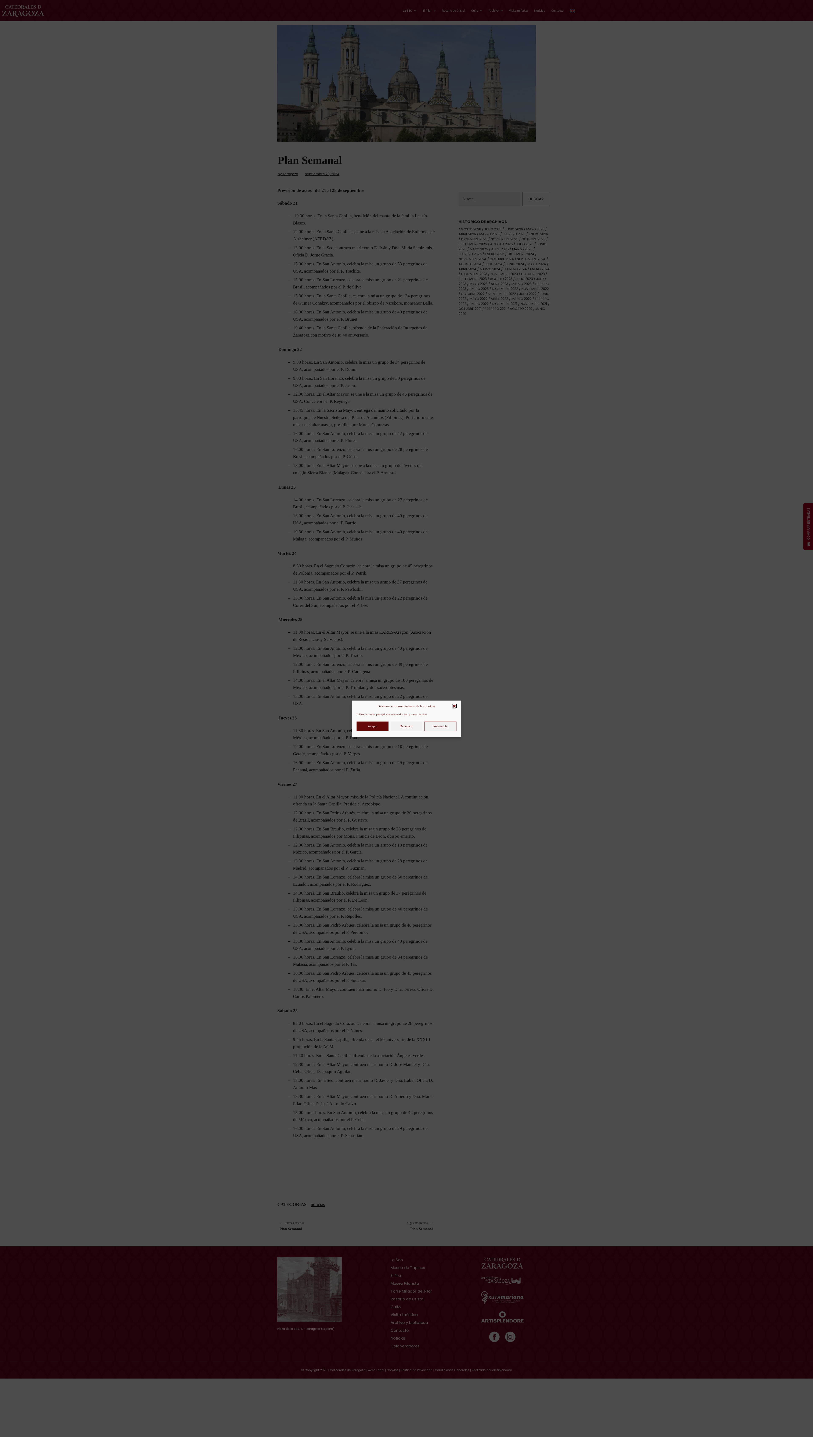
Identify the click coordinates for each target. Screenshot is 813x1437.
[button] (454, 706)
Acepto (372, 726)
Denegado (406, 726)
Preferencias (441, 726)
